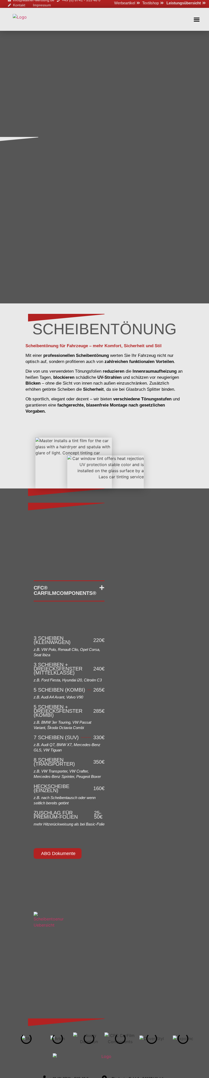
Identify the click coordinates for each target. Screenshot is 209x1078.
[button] (197, 19)
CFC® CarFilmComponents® (65, 590)
